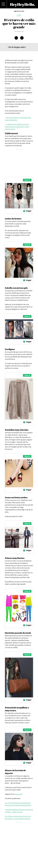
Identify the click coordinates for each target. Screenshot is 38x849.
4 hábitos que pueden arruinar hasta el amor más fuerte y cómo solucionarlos (17, 126)
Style (19, 15)
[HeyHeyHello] (22, 5)
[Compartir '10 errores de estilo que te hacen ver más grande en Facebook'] (16, 38)
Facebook (18, 794)
